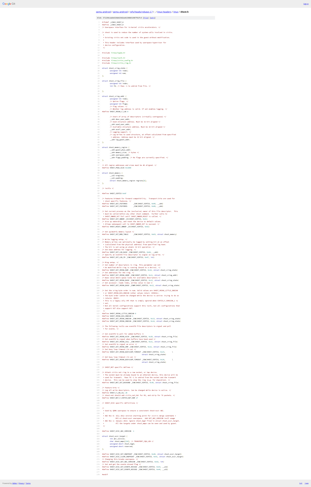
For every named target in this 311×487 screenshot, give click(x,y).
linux (175, 11)
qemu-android (103, 11)
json (307, 483)
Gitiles (14, 483)
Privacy (21, 483)
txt (300, 483)
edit (153, 18)
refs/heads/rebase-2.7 (141, 11)
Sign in (306, 4)
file (146, 18)
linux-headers (164, 11)
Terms (28, 483)
